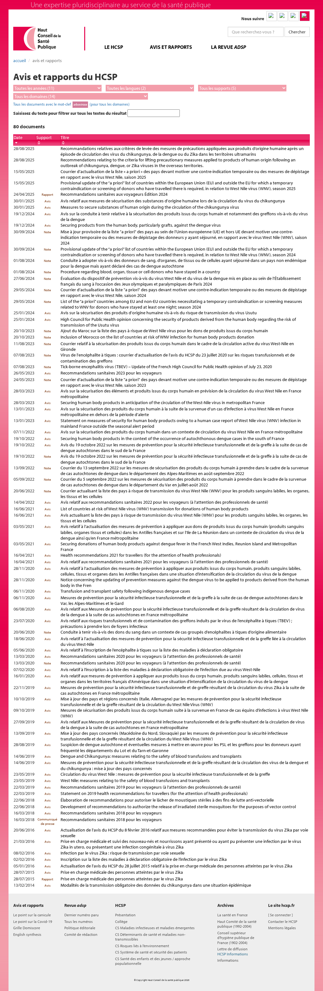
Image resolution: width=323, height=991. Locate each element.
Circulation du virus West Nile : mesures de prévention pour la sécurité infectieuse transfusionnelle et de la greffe (165, 774)
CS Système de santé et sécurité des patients (151, 952)
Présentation (125, 915)
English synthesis (27, 934)
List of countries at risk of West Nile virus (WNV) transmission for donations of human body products (155, 509)
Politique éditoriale (79, 927)
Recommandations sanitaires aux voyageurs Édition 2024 (114, 194)
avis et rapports (171, 47)
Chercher (297, 32)
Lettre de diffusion (232, 951)
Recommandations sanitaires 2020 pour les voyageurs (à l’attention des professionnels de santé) (151, 656)
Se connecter (280, 915)
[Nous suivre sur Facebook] (294, 16)
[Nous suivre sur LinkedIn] (272, 16)
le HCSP (113, 47)
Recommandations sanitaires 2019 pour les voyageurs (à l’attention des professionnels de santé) (151, 787)
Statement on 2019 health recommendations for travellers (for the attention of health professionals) (154, 793)
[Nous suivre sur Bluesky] (283, 16)
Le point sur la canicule (32, 915)
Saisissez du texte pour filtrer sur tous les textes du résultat (70, 113)
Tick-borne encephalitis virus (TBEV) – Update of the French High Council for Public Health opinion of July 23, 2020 (166, 366)
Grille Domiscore (26, 927)
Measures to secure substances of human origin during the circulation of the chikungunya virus (150, 207)
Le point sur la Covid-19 (32, 921)
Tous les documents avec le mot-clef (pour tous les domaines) (71, 104)
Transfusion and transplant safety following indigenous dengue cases (125, 591)
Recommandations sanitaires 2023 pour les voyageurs (111, 373)
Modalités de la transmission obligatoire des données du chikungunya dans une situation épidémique (156, 885)
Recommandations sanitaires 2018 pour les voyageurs (111, 813)
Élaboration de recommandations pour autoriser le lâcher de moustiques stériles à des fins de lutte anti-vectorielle (167, 800)
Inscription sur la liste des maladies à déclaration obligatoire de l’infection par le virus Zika (144, 859)
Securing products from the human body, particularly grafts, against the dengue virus (141, 225)
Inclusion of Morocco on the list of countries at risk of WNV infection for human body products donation (157, 337)
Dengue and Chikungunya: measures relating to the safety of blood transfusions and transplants (151, 756)
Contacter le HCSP (282, 921)
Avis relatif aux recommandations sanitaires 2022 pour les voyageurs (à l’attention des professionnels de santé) (164, 502)
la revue (228, 47)
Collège (121, 921)
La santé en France (232, 915)
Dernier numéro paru (81, 915)
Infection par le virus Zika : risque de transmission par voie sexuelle (123, 853)
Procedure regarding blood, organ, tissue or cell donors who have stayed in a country (140, 272)
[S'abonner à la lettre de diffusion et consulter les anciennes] (305, 16)
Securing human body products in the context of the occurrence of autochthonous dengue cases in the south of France (172, 438)
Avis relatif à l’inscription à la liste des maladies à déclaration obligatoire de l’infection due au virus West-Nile (160, 669)
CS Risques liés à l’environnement (142, 945)
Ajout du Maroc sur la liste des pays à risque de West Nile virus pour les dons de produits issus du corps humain (164, 330)
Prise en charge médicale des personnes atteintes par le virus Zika (122, 872)
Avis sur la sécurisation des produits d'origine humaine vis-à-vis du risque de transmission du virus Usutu (159, 313)
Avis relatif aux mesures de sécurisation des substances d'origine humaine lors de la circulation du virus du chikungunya (173, 201)
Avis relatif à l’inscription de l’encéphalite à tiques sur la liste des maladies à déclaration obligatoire (152, 650)
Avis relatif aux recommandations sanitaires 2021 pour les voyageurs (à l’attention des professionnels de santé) (164, 562)
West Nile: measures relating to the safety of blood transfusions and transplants (135, 780)
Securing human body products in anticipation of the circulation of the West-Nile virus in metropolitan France (163, 402)
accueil (19, 60)
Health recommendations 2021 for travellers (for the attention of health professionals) (141, 555)
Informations (227, 960)
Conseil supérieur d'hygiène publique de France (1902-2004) (235, 937)
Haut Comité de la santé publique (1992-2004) (236, 924)
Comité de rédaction (80, 934)
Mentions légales (282, 927)
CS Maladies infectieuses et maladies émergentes (155, 927)
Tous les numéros (78, 921)
